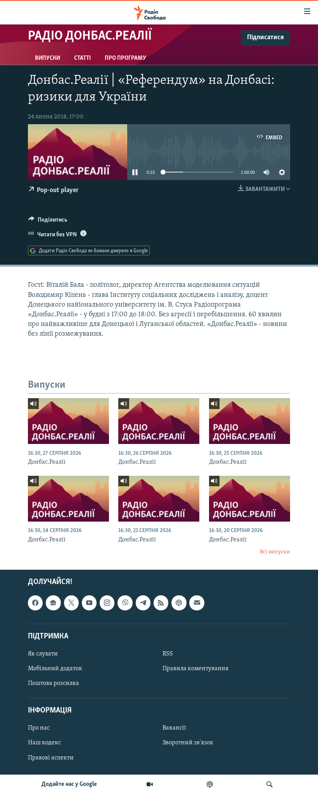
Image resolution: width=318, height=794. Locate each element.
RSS (167, 653)
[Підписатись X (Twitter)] (71, 602)
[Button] (47, 221)
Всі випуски (275, 552)
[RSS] (161, 602)
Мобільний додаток (55, 669)
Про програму (125, 58)
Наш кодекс (44, 743)
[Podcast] (178, 602)
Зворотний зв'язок (187, 743)
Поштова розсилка (53, 683)
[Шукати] (269, 784)
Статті (82, 58)
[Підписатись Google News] (53, 602)
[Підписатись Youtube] (89, 602)
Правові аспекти (51, 757)
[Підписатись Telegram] (143, 602)
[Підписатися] (196, 602)
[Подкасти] (209, 784)
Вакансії (174, 728)
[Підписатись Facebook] (35, 602)
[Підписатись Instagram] (107, 602)
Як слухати (43, 653)
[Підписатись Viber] (125, 602)
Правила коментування (195, 669)
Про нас (39, 728)
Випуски (47, 58)
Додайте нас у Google (69, 784)
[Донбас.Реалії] (68, 421)
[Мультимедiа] (149, 784)
